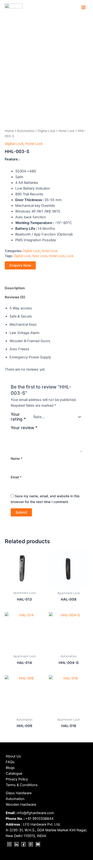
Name (16, 458)
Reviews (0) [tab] (15, 297)
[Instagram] (9, 844)
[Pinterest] (31, 844)
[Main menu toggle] (83, 7)
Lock (70, 256)
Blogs (10, 768)
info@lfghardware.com (35, 813)
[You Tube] (38, 844)
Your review (24, 427)
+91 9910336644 (39, 818)
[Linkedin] (16, 844)
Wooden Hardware (21, 804)
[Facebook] (23, 844)
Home (9, 131)
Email (16, 477)
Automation (26, 131)
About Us (13, 756)
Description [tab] (15, 288)
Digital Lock (46, 131)
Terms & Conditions (22, 785)
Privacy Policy (17, 779)
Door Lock (39, 256)
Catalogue (14, 773)
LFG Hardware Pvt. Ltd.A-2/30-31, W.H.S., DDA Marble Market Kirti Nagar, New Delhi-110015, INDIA (46, 830)
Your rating (18, 417)
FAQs (10, 762)
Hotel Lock (66, 131)
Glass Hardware (18, 793)
